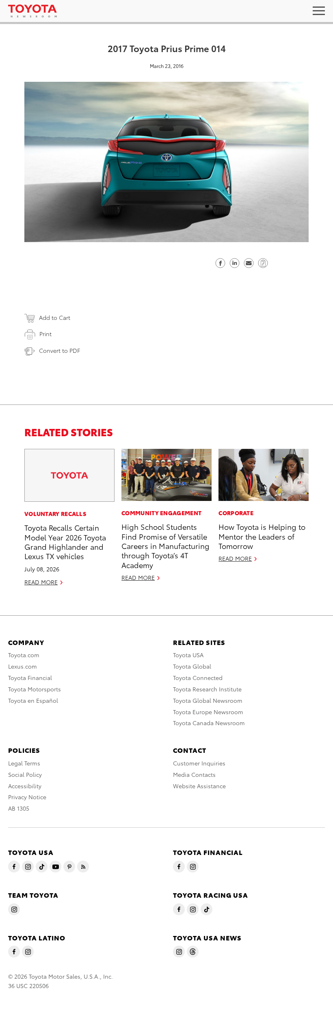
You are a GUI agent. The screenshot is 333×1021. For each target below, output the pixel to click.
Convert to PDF (59, 350)
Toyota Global (192, 666)
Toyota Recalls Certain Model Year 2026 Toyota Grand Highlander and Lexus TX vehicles (65, 541)
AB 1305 (18, 808)
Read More (41, 582)
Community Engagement (161, 513)
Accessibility (24, 786)
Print (45, 334)
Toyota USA (188, 655)
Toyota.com (23, 655)
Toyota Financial (30, 677)
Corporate (235, 513)
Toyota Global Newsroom (207, 700)
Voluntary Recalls (55, 513)
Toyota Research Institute (207, 689)
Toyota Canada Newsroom (209, 723)
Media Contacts (194, 774)
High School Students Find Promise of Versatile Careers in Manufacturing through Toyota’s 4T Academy (165, 545)
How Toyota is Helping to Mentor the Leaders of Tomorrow (261, 536)
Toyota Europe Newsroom (208, 712)
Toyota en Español (33, 700)
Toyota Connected (198, 677)
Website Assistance (199, 786)
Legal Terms (24, 763)
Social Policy (25, 774)
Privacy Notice (27, 797)
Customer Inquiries (199, 763)
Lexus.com (22, 666)
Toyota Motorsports (34, 689)
